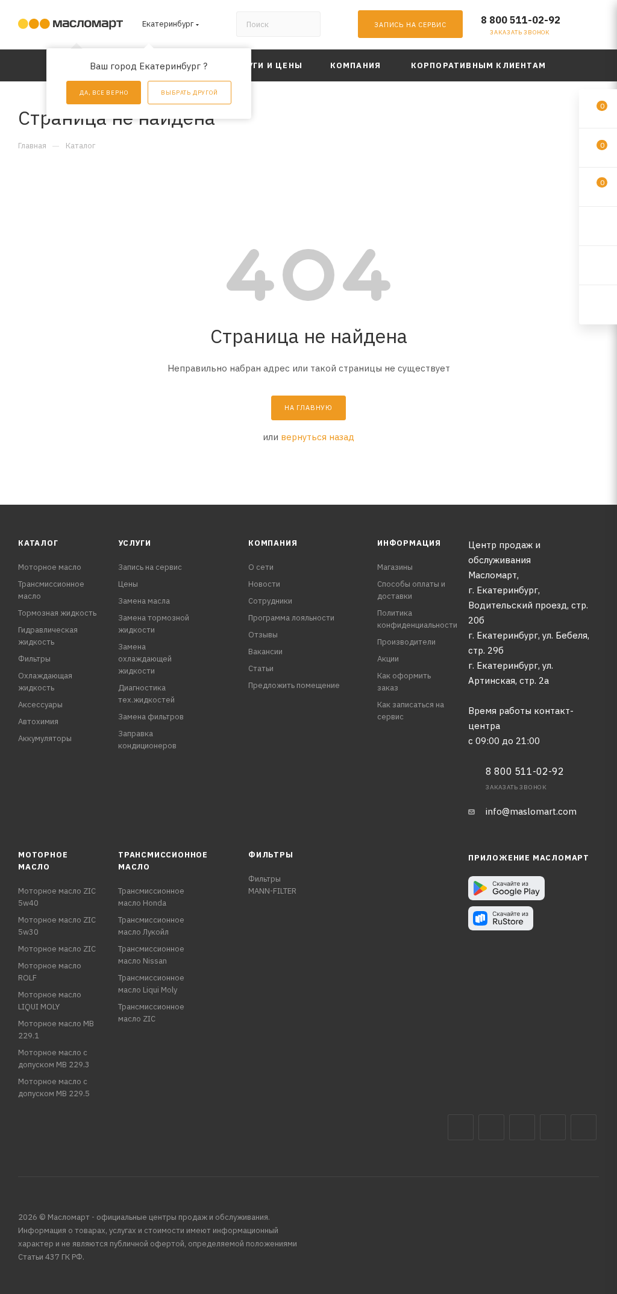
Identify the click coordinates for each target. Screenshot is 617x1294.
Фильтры (34, 659)
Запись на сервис (150, 567)
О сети (261, 567)
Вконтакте (461, 1127)
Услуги (134, 543)
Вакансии (265, 651)
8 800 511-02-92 (520, 20)
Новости (264, 584)
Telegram (522, 1127)
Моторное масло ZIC (57, 949)
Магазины (395, 567)
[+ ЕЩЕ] (580, 65)
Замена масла (144, 601)
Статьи (261, 668)
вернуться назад (317, 437)
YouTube (553, 1127)
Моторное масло (49, 567)
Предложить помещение (294, 685)
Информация (409, 543)
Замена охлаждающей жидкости (145, 659)
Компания (272, 543)
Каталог (38, 543)
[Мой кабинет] (593, 26)
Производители (406, 642)
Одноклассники (584, 1127)
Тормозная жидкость (57, 613)
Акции (388, 659)
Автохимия (38, 721)
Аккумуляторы (45, 738)
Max (491, 1127)
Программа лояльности (291, 618)
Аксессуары (40, 704)
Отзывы (263, 635)
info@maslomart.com (531, 811)
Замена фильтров (151, 717)
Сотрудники (270, 601)
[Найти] (306, 24)
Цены (128, 584)
